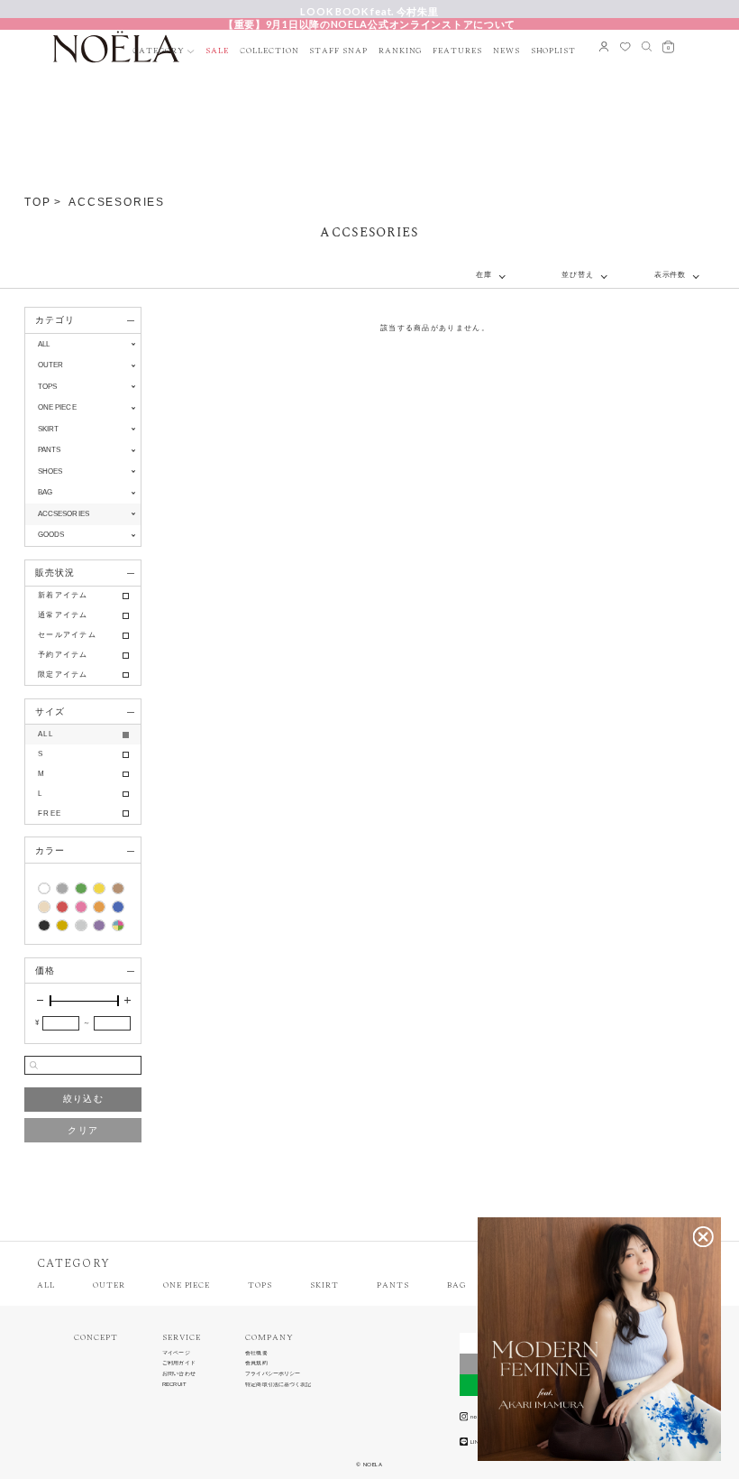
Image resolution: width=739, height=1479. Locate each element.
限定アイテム (63, 674)
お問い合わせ (179, 1374)
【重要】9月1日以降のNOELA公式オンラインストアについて (369, 24)
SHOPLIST (554, 51)
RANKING (401, 51)
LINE (476, 1441)
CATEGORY (158, 51)
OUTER (109, 1285)
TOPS (260, 1285)
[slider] (50, 1000)
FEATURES (457, 51)
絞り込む (83, 1099)
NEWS (506, 51)
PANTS (393, 1285)
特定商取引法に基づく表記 (278, 1384)
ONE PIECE (186, 1285)
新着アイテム (63, 595)
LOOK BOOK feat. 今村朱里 (369, 11)
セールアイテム (67, 635)
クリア (83, 1130)
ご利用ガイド (179, 1363)
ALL (44, 344)
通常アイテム (63, 615)
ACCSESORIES (116, 202)
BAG (456, 1285)
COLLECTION (269, 51)
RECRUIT (174, 1384)
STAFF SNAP (338, 51)
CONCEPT (96, 1338)
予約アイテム (63, 655)
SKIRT (324, 1285)
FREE (49, 813)
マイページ (176, 1353)
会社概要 (256, 1353)
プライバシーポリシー (272, 1374)
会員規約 (256, 1363)
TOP (37, 202)
